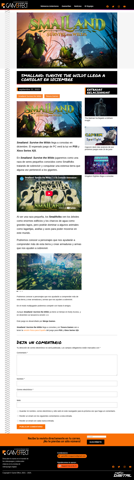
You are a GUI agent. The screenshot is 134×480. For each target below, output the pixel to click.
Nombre (21, 379)
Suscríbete (96, 442)
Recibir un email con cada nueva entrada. (36, 421)
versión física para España (35, 330)
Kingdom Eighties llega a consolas (99, 176)
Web (19, 400)
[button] (79, 270)
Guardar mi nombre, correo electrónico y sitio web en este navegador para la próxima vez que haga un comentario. (67, 411)
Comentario (22, 353)
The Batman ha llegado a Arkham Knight (99, 119)
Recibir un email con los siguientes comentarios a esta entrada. (45, 416)
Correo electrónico (25, 390)
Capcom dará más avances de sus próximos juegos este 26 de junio (99, 148)
